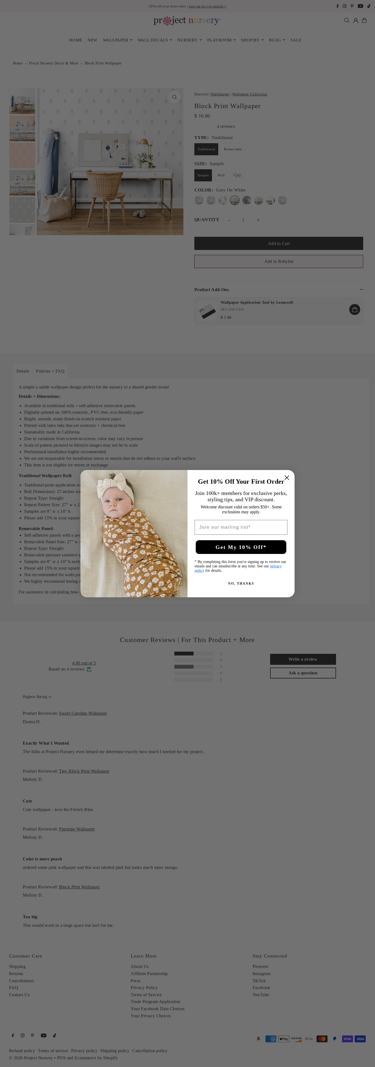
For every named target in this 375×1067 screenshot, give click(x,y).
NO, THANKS (241, 583)
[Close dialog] (287, 478)
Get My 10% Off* (241, 547)
